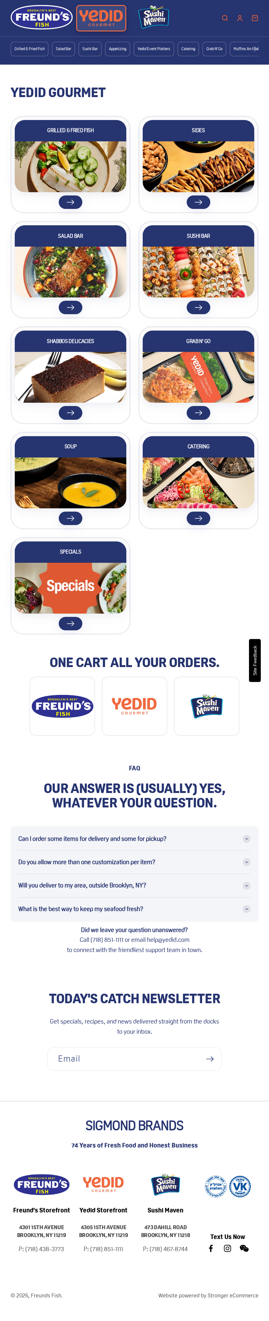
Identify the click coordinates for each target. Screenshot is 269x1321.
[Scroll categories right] (255, 49)
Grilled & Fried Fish (29, 49)
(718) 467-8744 (169, 1249)
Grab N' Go (214, 49)
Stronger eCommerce (233, 1295)
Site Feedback (255, 661)
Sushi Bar (90, 49)
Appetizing (117, 49)
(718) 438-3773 (44, 1249)
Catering (188, 49)
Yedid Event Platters (153, 49)
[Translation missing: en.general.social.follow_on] (210, 1248)
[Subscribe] (209, 1059)
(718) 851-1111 (108, 939)
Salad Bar (63, 49)
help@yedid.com (168, 939)
